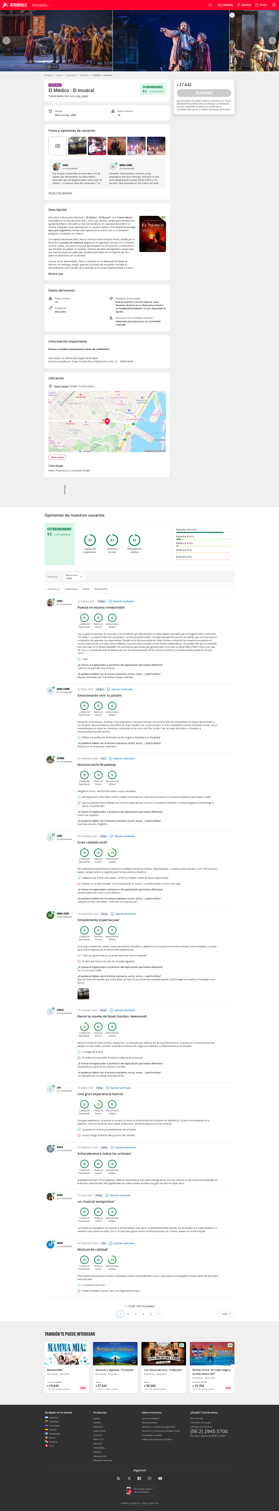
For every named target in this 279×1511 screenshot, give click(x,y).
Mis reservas (196, 1418)
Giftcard (97, 1452)
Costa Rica (54, 1425)
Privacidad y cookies (152, 1435)
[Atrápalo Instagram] (150, 1478)
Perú (51, 1446)
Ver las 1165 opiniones (60, 192)
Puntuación (100, 589)
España (60, 75)
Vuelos (96, 1418)
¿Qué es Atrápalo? (151, 1418)
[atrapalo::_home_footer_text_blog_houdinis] (119, 1478)
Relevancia (72, 589)
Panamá (53, 1442)
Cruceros (97, 1435)
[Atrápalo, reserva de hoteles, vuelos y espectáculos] (15, 5)
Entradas (49, 75)
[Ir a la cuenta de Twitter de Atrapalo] (129, 1478)
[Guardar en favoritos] (232, 15)
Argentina (54, 1417)
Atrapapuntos (100, 1456)
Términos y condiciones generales (159, 1427)
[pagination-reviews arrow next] (159, 1314)
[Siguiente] (272, 41)
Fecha (86, 589)
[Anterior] (6, 41)
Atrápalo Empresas (102, 1460)
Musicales (84, 75)
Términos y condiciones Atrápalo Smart (161, 1431)
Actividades (99, 1448)
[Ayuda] (261, 5)
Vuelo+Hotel (99, 1431)
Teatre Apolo (61, 386)
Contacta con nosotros (201, 1427)
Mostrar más (55, 273)
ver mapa (82, 96)
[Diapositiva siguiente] (233, 1367)
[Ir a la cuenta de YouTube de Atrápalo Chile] (160, 1478)
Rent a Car (98, 1439)
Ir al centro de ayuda (200, 1422)
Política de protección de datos (157, 1439)
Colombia (53, 1421)
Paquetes (98, 1427)
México (52, 1438)
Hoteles (97, 1422)
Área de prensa (149, 1422)
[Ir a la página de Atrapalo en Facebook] (139, 1478)
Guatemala (54, 1434)
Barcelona (71, 75)
